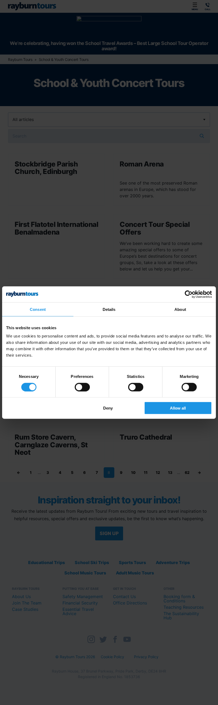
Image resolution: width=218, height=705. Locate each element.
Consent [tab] (38, 309)
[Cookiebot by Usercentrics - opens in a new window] (188, 294)
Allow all (178, 408)
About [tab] (180, 309)
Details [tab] (109, 309)
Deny (108, 408)
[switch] (82, 387)
